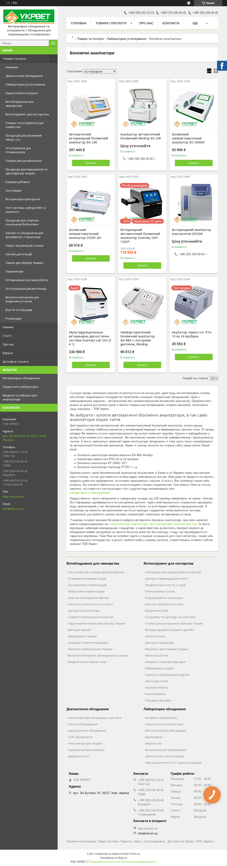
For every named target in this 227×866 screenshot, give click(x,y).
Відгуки (8, 353)
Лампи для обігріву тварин (24, 263)
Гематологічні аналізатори (164, 724)
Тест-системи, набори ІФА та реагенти (26, 210)
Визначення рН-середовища (165, 750)
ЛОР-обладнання (80, 737)
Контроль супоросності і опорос (90, 604)
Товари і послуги (14, 59)
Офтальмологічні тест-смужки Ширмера (173, 763)
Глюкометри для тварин (85, 743)
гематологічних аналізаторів (129, 524)
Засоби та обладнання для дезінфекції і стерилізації (24, 235)
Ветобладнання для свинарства (19, 104)
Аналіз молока (155, 636)
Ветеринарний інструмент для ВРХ (169, 630)
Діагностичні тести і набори (164, 756)
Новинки (12, 67)
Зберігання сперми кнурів (86, 591)
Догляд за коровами (159, 643)
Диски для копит (156, 681)
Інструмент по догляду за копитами (170, 617)
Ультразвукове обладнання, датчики (94, 718)
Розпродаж (14, 318)
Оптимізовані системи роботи (27, 280)
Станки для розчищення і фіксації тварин (174, 623)
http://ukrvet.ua (13, 497)
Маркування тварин (82, 636)
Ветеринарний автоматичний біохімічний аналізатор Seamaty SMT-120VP (140, 236)
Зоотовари (13, 190)
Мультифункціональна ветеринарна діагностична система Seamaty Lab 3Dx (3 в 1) (90, 338)
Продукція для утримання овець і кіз (24, 137)
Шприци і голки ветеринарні (88, 643)
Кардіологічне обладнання (87, 731)
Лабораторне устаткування (25, 84)
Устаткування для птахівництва (18, 150)
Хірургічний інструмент (22, 93)
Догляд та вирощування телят (166, 579)
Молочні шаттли (156, 655)
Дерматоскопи (78, 756)
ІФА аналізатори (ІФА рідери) (165, 731)
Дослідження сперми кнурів (87, 585)
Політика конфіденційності (140, 861)
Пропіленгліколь (156, 687)
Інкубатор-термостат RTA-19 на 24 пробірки (192, 334)
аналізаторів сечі (185, 524)
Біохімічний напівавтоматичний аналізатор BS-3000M (188, 138)
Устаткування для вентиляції (26, 289)
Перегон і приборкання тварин (90, 649)
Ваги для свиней (79, 630)
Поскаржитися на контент (104, 861)
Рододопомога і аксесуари (164, 598)
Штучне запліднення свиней (88, 598)
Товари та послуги (90, 38)
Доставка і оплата (15, 362)
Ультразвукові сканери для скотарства (173, 572)
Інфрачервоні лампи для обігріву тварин (96, 623)
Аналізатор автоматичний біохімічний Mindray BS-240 (140, 136)
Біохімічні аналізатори (161, 718)
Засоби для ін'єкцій (19, 254)
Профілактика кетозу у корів (165, 585)
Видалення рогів (156, 611)
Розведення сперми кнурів (87, 579)
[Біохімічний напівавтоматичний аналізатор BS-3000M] (194, 108)
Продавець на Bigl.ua (113, 857)
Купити (91, 163)
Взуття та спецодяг (19, 310)
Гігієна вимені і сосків (160, 591)
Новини (8, 327)
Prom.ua (135, 853)
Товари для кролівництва (24, 161)
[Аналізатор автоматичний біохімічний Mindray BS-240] (142, 108)
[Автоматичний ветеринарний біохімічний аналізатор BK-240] (91, 108)
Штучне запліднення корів (164, 604)
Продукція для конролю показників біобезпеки (22, 222)
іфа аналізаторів (161, 524)
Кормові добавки (18, 182)
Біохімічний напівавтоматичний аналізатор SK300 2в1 (85, 234)
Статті (7, 336)
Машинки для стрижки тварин (166, 649)
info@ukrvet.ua (13, 509)
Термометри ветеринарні (86, 750)
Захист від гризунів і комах (24, 245)
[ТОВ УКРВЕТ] (28, 17)
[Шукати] (53, 43)
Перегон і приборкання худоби (167, 675)
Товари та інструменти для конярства (25, 125)
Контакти (170, 23)
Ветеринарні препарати (23, 199)
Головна (78, 23)
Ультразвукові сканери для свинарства (96, 572)
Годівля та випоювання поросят (91, 617)
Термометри (14, 271)
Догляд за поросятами (84, 611)
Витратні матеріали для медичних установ (22, 299)
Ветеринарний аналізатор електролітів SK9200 (191, 232)
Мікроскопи (153, 743)
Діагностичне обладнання (24, 76)
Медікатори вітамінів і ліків (87, 662)
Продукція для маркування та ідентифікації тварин (26, 171)
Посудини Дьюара (158, 700)
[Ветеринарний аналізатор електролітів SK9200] (194, 203)
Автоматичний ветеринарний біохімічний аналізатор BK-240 (88, 138)
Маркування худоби (159, 668)
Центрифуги (153, 737)
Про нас (8, 344)
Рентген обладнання (83, 724)
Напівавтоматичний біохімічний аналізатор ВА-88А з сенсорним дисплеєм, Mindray (137, 338)
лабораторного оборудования (89, 492)
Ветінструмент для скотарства (27, 114)
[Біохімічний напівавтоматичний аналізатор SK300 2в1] (91, 203)
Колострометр (155, 694)
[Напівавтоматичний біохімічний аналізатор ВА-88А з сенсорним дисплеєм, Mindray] (142, 306)
